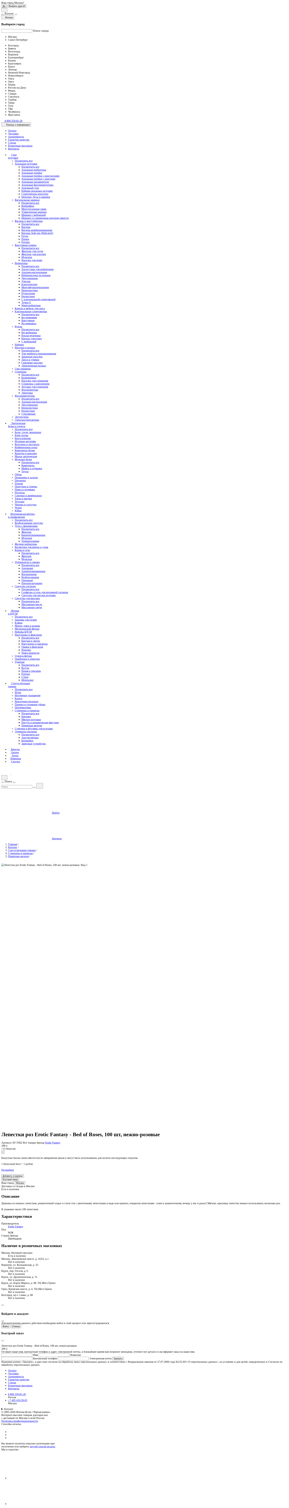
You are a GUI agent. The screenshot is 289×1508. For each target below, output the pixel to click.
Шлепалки (27, 680)
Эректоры (27, 392)
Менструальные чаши (33, 209)
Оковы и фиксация (32, 646)
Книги (18, 698)
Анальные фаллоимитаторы (37, 184)
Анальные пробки (31, 172)
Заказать (118, 1358)
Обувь (18, 474)
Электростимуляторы (27, 419)
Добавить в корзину (13, 1176)
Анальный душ (30, 187)
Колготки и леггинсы (27, 444)
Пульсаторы (28, 293)
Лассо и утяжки (30, 359)
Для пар (25, 281)
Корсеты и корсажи (26, 453)
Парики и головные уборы (30, 704)
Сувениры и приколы (27, 710)
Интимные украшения (27, 695)
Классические (29, 284)
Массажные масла (31, 604)
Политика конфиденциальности (19, 1421)
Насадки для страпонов (34, 380)
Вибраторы (21, 263)
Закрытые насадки (31, 356)
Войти (6, 1326)
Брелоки (26, 716)
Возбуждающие (30, 577)
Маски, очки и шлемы (27, 625)
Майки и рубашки (31, 468)
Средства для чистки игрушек (38, 595)
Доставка (13, 133)
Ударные (20, 662)
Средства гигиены (25, 586)
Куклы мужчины (31, 335)
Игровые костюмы (25, 441)
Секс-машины (23, 368)
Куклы (18, 326)
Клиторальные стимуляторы (31, 311)
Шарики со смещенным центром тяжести (45, 218)
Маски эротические (26, 456)
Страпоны (20, 371)
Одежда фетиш (23, 655)
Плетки (25, 674)
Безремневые (28, 377)
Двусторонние (29, 278)
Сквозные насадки (32, 362)
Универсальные (30, 541)
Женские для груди (32, 251)
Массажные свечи (31, 607)
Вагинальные (29, 574)
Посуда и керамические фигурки (40, 722)
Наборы (19, 344)
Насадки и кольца (25, 347)
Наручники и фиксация (28, 634)
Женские (26, 532)
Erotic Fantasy (52, 1142)
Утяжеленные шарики (34, 212)
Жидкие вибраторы (26, 544)
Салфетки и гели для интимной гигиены (44, 592)
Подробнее (7, 1170)
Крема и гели (22, 550)
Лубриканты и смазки (27, 562)
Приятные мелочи (31, 725)
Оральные (27, 580)
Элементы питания (26, 731)
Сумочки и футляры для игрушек (34, 728)
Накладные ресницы (26, 701)
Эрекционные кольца (33, 365)
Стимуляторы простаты (34, 193)
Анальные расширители (35, 181)
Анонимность (16, 136)
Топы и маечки (23, 498)
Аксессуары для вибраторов (37, 269)
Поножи (26, 649)
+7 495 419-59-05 (17, 1400)
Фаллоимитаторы (25, 395)
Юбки (18, 510)
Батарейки (27, 740)
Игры (18, 692)
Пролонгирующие (31, 583)
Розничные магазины (20, 145)
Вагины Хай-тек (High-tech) (37, 233)
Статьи (12, 142)
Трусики (19, 501)
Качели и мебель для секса (30, 308)
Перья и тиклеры (31, 671)
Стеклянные (28, 413)
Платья (19, 483)
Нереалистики (29, 290)
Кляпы (18, 622)
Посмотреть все (24, 160)
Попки (25, 239)
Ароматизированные (33, 571)
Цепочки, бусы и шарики (35, 197)
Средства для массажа (27, 598)
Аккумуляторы (29, 737)
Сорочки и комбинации (28, 495)
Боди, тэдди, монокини (28, 432)
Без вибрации (29, 332)
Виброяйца (27, 206)
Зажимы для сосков (26, 619)
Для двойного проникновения (38, 353)
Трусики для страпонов (34, 386)
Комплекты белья (25, 450)
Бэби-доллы (21, 435)
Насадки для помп (31, 260)
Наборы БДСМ (23, 631)
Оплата (12, 130)
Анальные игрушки (26, 163)
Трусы (25, 471)
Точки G (26, 302)
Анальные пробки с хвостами (38, 178)
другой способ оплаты (42, 1446)
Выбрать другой (17, 6)
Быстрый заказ (10, 1179)
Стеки (24, 677)
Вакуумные (28, 320)
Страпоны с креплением (35, 383)
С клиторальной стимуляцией (38, 299)
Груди (24, 236)
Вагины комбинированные (36, 230)
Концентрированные (33, 535)
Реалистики (28, 296)
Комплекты (27, 465)
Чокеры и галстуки (25, 504)
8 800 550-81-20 (17, 1394)
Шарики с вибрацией (33, 215)
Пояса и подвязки (25, 489)
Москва (20, 1183)
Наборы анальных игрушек (37, 190)
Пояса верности (30, 652)
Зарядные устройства (33, 743)
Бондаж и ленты (30, 640)
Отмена (16, 1326)
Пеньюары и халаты (26, 477)
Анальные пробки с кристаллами (40, 175)
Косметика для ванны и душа (31, 547)
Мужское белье (23, 459)
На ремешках (28, 323)
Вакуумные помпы (25, 245)
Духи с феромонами (26, 526)
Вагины (25, 227)
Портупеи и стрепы (26, 486)
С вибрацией (28, 341)
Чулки (18, 507)
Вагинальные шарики (27, 200)
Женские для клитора (33, 254)
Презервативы (23, 707)
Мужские (26, 257)
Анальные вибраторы (33, 169)
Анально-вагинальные (34, 272)
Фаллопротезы (29, 389)
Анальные (27, 568)
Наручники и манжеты (34, 643)
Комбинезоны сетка (26, 447)
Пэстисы (20, 492)
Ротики (25, 242)
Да (4, 6)
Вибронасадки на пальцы (36, 275)
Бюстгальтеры (23, 438)
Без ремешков (29, 317)
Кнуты (25, 668)
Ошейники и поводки (27, 659)
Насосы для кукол (31, 338)
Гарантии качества (18, 139)
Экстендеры (22, 416)
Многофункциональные (35, 287)
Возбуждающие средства (29, 523)
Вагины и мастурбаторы (29, 221)
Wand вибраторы (31, 305)
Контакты (13, 148)
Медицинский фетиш (27, 628)
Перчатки (20, 480)
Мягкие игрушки (31, 719)
